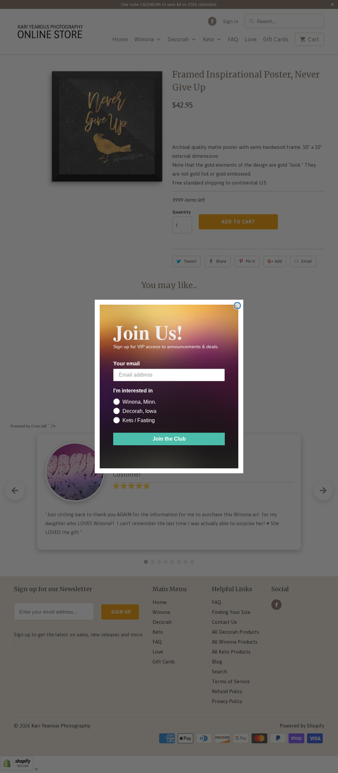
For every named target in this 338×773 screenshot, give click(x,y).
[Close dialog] (237, 305)
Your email (126, 363)
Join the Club (169, 439)
